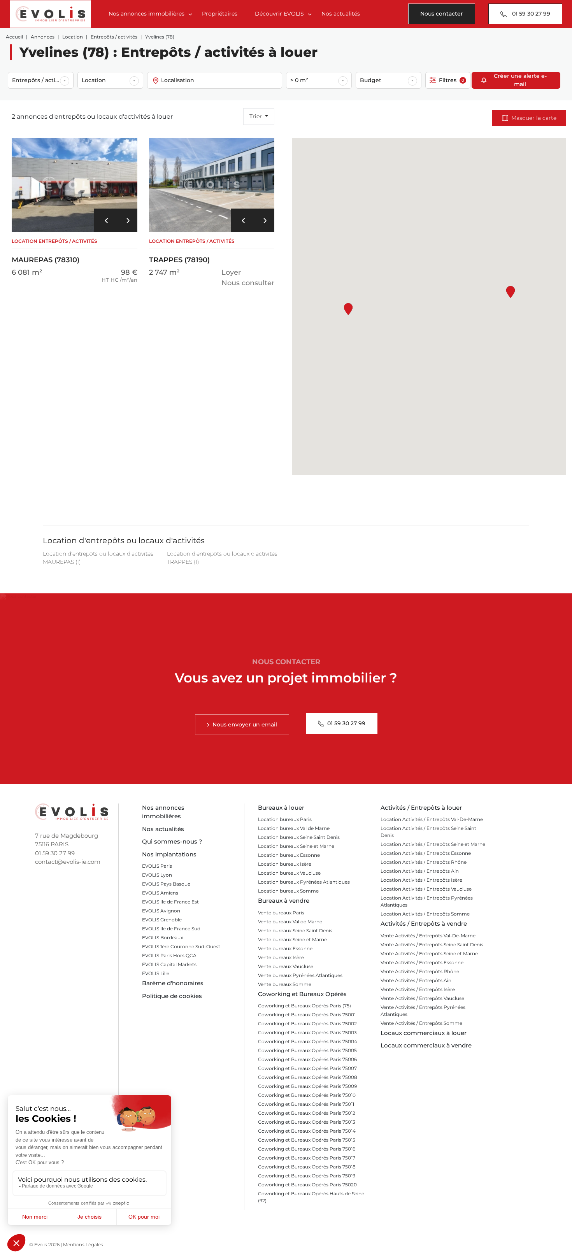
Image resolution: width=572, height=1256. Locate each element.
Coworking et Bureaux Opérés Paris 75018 (307, 1167)
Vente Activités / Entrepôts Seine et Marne (429, 953)
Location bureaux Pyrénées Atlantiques (304, 882)
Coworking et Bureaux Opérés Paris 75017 (306, 1158)
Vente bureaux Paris (281, 913)
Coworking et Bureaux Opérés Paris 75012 (306, 1113)
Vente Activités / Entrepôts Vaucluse (422, 998)
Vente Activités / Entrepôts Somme (421, 1023)
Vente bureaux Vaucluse (285, 966)
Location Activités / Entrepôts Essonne (426, 853)
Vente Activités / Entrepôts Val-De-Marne (428, 935)
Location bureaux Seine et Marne (296, 846)
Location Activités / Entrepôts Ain (420, 871)
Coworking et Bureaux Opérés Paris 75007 (307, 1068)
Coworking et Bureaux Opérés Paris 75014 (307, 1131)
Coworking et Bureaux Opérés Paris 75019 (306, 1176)
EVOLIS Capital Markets (169, 964)
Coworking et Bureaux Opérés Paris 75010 (307, 1095)
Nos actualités (340, 13)
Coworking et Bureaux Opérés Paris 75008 (307, 1077)
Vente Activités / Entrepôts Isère (418, 989)
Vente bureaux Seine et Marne (292, 939)
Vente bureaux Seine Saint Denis (295, 930)
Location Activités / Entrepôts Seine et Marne (433, 844)
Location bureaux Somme (288, 891)
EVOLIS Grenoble (162, 920)
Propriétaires (219, 13)
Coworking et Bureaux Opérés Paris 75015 (306, 1140)
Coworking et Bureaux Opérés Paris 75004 (307, 1041)
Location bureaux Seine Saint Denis (299, 837)
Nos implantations (169, 854)
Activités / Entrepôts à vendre (424, 923)
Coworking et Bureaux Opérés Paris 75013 (306, 1122)
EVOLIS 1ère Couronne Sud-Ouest (181, 946)
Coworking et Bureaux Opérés (302, 994)
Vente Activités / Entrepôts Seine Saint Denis (432, 944)
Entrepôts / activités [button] (40, 80)
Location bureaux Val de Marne (294, 828)
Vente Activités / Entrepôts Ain (416, 980)
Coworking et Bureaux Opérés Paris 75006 (307, 1059)
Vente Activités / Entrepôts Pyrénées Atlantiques (423, 1010)
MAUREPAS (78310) (54, 251)
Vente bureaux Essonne (285, 948)
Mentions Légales (83, 1244)
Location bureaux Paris (285, 819)
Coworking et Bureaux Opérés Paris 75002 (307, 1023)
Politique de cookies (172, 996)
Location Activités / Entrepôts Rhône (424, 862)
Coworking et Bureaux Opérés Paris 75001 (307, 1014)
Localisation (177, 80)
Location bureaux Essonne (289, 855)
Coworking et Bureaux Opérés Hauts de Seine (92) (311, 1197)
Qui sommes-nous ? (172, 841)
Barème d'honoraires (173, 983)
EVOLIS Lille (155, 973)
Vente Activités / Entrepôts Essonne (422, 962)
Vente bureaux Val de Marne (290, 921)
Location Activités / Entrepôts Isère (421, 880)
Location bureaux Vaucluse (289, 873)
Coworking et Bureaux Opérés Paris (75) (304, 1006)
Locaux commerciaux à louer (424, 1033)
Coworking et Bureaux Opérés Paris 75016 (306, 1149)
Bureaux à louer (281, 807)
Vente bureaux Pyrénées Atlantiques (300, 975)
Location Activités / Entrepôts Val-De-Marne (432, 819)
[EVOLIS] (50, 14)
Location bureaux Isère (284, 864)
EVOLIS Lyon (157, 875)
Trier (256, 116)
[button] (105, 220)
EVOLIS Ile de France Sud (171, 928)
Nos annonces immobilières (146, 13)
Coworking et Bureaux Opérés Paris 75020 (307, 1185)
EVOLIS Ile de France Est (170, 902)
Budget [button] (370, 80)
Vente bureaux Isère (281, 957)
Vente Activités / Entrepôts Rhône (420, 971)
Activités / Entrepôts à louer (421, 807)
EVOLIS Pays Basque (166, 884)
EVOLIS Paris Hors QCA (169, 955)
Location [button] (94, 80)
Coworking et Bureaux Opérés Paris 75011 (306, 1104)
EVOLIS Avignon (161, 911)
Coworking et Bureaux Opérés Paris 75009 (307, 1086)
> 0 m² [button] (299, 80)
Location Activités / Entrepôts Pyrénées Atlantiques (427, 901)
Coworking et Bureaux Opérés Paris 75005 (307, 1050)
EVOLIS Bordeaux (162, 937)
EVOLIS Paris (157, 866)
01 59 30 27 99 (55, 853)
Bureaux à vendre (283, 900)
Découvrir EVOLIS (279, 13)
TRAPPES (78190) (192, 251)
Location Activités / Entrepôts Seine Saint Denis (428, 831)
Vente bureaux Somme (284, 984)
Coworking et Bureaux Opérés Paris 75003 (307, 1032)
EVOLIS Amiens (160, 893)
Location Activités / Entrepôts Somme (425, 914)
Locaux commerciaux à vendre (426, 1045)
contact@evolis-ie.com (67, 861)
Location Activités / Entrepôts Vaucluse (426, 889)
